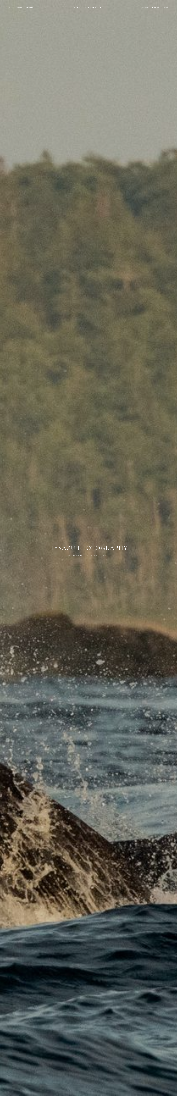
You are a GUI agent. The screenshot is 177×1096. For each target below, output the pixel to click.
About (19, 7)
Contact (155, 7)
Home (10, 7)
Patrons (165, 7)
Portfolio (29, 7)
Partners (145, 7)
